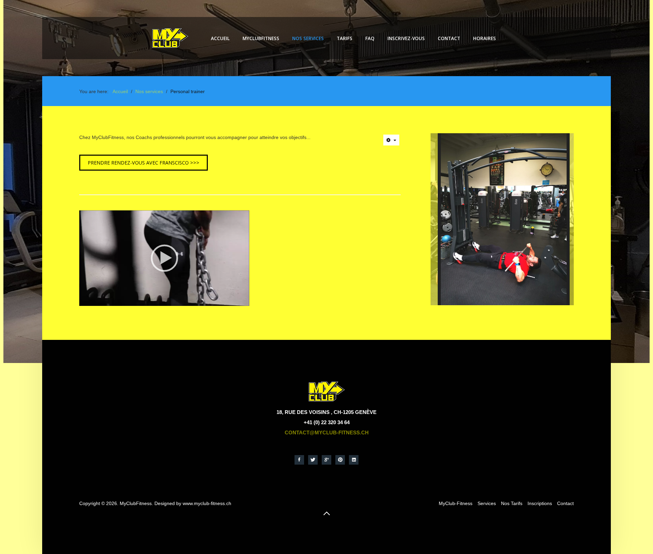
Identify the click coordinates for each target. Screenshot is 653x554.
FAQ (369, 38)
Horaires (484, 38)
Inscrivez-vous (406, 38)
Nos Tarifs (511, 503)
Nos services (308, 38)
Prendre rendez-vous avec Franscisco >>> (143, 162)
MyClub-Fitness (455, 503)
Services (487, 503)
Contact (449, 38)
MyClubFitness (260, 38)
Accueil (220, 38)
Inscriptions (540, 503)
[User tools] (391, 140)
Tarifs (344, 38)
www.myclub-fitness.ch (207, 503)
